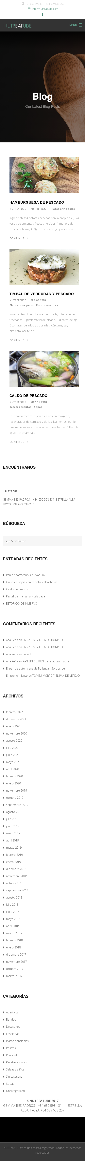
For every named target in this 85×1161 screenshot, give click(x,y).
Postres (11, 1048)
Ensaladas (12, 1034)
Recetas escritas (47, 305)
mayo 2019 (13, 833)
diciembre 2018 (16, 869)
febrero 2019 (14, 855)
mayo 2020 (13, 762)
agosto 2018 (14, 897)
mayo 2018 (13, 919)
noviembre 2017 (16, 962)
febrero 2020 (14, 776)
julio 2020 (12, 748)
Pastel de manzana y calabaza (25, 596)
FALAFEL (28, 654)
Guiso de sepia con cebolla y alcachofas (31, 582)
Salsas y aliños (15, 1069)
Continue (16, 238)
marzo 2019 (14, 847)
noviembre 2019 (16, 790)
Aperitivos (12, 1012)
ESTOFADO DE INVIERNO (21, 603)
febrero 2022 (14, 712)
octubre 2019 (14, 797)
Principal (11, 1055)
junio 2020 (12, 755)
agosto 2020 (14, 740)
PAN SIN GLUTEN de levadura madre (46, 661)
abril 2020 (12, 769)
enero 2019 (13, 862)
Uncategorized (15, 1091)
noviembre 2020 (16, 733)
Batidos (11, 1019)
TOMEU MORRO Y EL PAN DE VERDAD (56, 675)
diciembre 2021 (16, 719)
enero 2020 (13, 783)
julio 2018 (12, 904)
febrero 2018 (14, 940)
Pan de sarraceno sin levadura (25, 575)
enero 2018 (13, 947)
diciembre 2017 (16, 954)
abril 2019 (12, 840)
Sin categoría (14, 1076)
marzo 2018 (14, 933)
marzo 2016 (14, 976)
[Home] (13, 25)
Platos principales (63, 209)
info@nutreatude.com (45, 8)
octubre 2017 (14, 969)
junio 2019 (12, 826)
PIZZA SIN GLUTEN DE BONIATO (43, 640)
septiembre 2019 (17, 805)
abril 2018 (12, 926)
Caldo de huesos (17, 589)
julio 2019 (12, 819)
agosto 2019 (14, 812)
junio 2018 (12, 912)
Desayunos (13, 1026)
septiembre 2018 (17, 890)
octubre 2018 (14, 883)
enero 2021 (13, 726)
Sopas (38, 407)
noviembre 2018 (16, 876)
